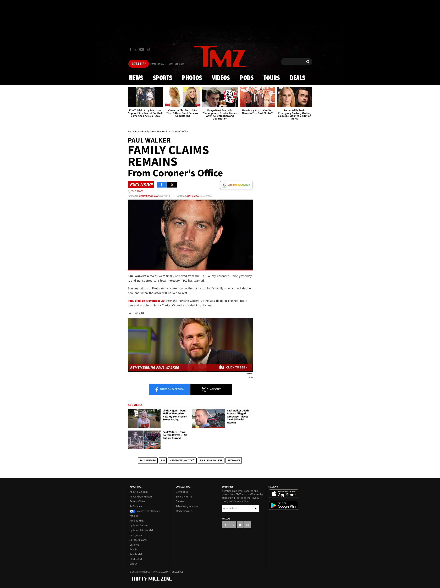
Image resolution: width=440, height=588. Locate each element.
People (133, 549)
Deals (297, 78)
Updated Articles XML (141, 530)
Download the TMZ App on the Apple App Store (283, 493)
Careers (180, 501)
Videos (221, 78)
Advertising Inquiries (187, 506)
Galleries (134, 544)
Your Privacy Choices (148, 511)
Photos (192, 78)
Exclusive (233, 460)
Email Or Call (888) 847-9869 (167, 64)
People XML (136, 554)
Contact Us (182, 491)
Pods (247, 78)
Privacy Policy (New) (141, 496)
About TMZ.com (139, 491)
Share (171, 389)
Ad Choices (136, 506)
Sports (162, 78)
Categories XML (138, 540)
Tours (271, 78)
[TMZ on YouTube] (240, 524)
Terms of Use (137, 501)
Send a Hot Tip (184, 496)
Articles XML (137, 520)
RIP (163, 460)
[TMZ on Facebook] (130, 49)
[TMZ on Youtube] (141, 49)
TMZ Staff (136, 191)
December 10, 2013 (149, 195)
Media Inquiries (184, 511)
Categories (136, 535)
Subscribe (255, 508)
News (136, 78)
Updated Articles (139, 525)
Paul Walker (148, 460)
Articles (134, 515)
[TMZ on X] (135, 49)
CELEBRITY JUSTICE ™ (182, 460)
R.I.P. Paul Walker (211, 460)
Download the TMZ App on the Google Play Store (283, 505)
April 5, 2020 (192, 195)
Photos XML (136, 559)
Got (139, 64)
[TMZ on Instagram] (148, 49)
